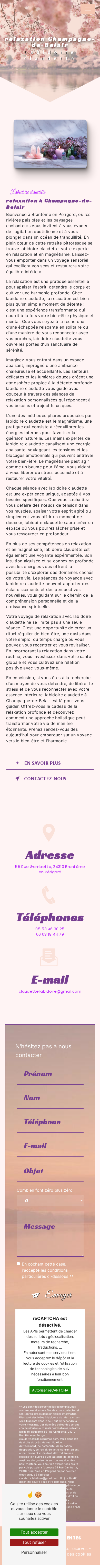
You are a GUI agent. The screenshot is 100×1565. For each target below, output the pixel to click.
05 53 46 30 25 (49, 929)
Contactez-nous (45, 778)
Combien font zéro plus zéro (45, 1190)
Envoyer (58, 1295)
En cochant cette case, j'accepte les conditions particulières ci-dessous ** (48, 1270)
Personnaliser (34, 1552)
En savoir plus (42, 763)
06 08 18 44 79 (50, 934)
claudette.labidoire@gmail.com (50, 991)
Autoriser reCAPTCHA (50, 1390)
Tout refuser (34, 1542)
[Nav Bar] (88, 9)
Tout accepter (34, 1532)
